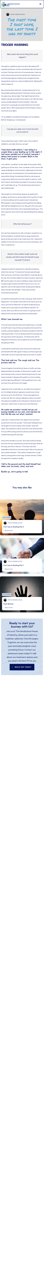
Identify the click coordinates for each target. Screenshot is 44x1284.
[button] (40, 4)
